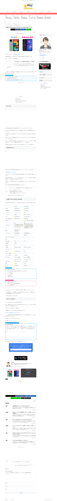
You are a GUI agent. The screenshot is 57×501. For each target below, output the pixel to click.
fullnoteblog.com (9, 67)
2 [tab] (28, 20)
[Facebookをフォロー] (14, 366)
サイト (6, 489)
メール (6, 486)
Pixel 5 (15, 206)
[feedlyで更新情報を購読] (21, 366)
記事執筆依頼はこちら (43, 55)
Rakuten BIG (26, 206)
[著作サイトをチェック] (11, 366)
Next (52, 17)
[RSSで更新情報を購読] (22, 366)
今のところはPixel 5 (19, 102)
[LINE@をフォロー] (17, 366)
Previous (4, 17)
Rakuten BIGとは (18, 99)
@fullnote (15, 54)
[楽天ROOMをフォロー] (20, 366)
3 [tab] (29, 20)
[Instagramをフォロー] (15, 366)
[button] (26, 398)
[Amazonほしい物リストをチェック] (19, 366)
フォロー (29, 372)
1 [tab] (27, 20)
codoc (31, 352)
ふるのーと (27, 352)
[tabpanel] (9, 17)
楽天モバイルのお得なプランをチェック (12, 312)
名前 (6, 483)
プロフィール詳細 (42, 54)
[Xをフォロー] (12, 366)
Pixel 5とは (17, 98)
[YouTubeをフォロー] (16, 366)
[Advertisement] (20, 88)
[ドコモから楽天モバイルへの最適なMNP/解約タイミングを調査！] (9, 62)
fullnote (12, 362)
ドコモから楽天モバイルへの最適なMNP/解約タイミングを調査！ (24, 61)
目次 (19, 96)
